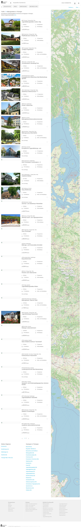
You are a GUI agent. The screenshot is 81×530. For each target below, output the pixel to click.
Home (9, 503)
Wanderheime (46, 506)
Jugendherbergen (63, 505)
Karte (77, 7)
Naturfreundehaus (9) (30, 475)
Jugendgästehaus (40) (30, 469)
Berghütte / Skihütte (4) (31, 448)
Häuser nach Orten (29, 506)
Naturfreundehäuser (63, 509)
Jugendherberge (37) (30, 471)
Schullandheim (62, 510)
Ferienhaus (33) (29, 457)
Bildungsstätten (46, 503)
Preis (15, 6)
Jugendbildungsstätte (47, 516)
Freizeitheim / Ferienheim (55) (32, 459)
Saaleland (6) (4, 454)
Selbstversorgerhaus (63, 512)
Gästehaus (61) (29, 461)
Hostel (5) (28, 465)
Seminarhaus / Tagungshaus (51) (33, 483)
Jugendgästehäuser (63, 503)
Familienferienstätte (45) (31, 454)
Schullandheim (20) (30, 479)
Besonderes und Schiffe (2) (31, 450)
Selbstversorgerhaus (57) (31, 481)
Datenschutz (10, 510)
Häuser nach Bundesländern (31, 503)
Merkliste (10, 505)
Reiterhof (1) (28, 477)
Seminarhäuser (62, 513)
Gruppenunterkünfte (47, 513)
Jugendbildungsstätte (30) (31, 467)
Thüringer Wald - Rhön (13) (7, 457)
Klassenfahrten (62, 508)
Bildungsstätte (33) (30, 452)
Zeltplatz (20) (28, 490)
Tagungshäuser (62, 515)
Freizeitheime (46, 505)
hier (15, 15)
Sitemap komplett (29, 510)
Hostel (44, 515)
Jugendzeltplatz (62, 506)
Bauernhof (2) (29, 446)
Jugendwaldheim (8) (30, 473)
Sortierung (71, 7)
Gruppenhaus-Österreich (48, 509)
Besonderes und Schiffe (48, 508)
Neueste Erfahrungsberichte (31, 509)
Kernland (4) (3, 446)
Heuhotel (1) (28, 463)
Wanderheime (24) (30, 488)
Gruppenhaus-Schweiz (47, 510)
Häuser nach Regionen (30, 505)
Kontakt (9, 506)
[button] (59, 268)
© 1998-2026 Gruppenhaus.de (24, 526)
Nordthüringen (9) (5, 449)
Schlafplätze (7, 6)
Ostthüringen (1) (4, 452)
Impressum (10, 509)
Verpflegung (23, 6)
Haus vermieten (66, 2)
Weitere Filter (33, 6)
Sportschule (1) (29, 485)
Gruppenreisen (46, 512)
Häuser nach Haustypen (31, 508)
